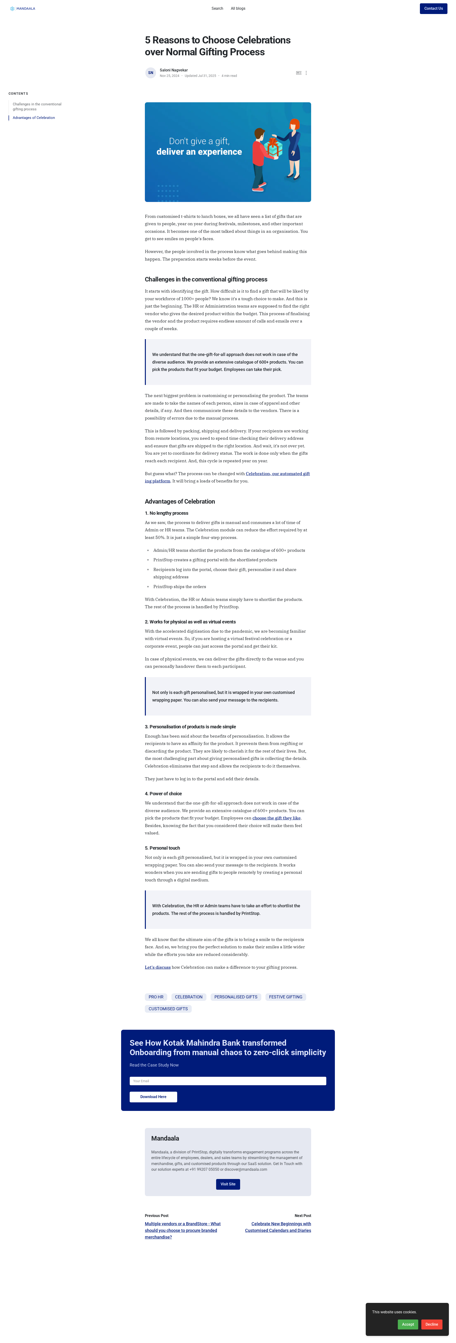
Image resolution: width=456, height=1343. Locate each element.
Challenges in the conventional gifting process (37, 106)
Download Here (153, 1097)
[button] (306, 73)
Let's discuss (158, 967)
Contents (18, 93)
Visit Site (228, 1184)
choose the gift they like (276, 818)
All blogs (238, 8)
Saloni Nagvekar (174, 70)
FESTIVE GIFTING (285, 996)
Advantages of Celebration (34, 118)
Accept (408, 1324)
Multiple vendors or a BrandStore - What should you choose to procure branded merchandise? (183, 1230)
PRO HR (156, 996)
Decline (432, 1324)
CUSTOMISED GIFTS (168, 1008)
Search (217, 8)
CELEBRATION (189, 996)
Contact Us (433, 8)
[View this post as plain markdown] (299, 73)
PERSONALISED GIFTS (235, 996)
